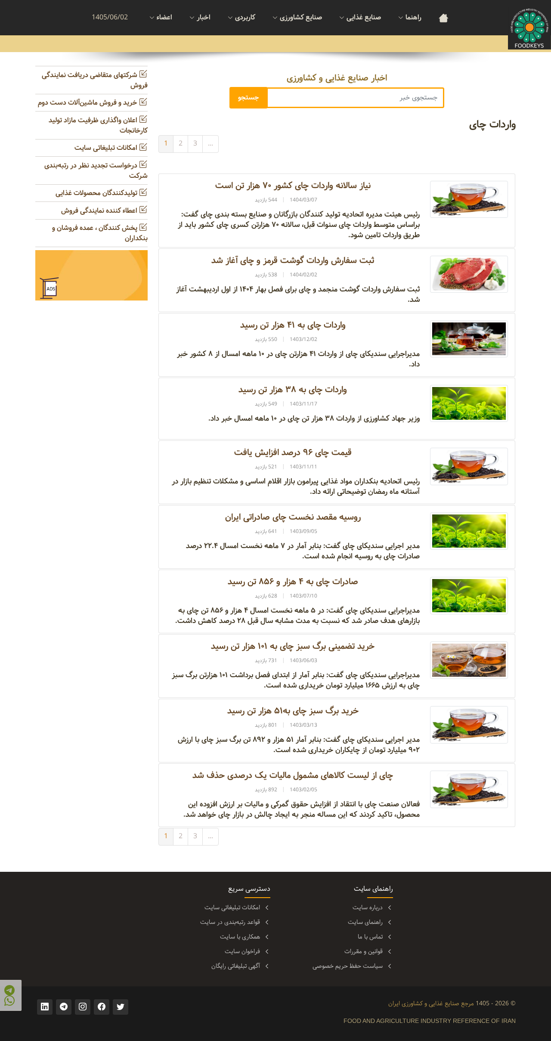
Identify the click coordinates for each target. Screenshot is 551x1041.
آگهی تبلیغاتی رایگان (235, 966)
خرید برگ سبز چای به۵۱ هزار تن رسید (293, 711)
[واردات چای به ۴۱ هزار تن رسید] (469, 338)
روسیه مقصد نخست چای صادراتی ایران (293, 517)
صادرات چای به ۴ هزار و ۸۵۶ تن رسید (293, 582)
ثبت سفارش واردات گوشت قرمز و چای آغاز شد (292, 260)
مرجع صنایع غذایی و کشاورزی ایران (431, 1003)
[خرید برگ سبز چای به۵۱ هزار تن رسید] (469, 724)
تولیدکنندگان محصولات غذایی (97, 193)
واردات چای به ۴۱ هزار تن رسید (293, 325)
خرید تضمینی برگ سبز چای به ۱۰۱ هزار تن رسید (293, 646)
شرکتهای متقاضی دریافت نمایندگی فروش (95, 80)
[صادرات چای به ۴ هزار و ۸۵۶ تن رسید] (469, 595)
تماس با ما (370, 937)
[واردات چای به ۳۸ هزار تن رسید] (469, 403)
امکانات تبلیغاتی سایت (106, 148)
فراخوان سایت (242, 951)
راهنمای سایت (365, 922)
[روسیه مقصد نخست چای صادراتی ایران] (469, 531)
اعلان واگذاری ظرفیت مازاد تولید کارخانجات (98, 125)
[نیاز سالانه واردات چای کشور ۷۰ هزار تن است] (469, 199)
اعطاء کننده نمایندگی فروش (100, 210)
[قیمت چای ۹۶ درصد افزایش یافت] (469, 466)
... (210, 143)
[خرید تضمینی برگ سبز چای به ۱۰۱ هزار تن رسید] (469, 660)
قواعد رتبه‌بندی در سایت (230, 922)
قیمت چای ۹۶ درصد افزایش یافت (293, 452)
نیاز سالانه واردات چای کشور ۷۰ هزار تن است (293, 185)
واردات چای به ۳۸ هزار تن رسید (292, 390)
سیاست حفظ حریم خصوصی (348, 966)
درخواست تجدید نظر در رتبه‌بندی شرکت (96, 170)
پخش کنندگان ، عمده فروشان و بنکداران (100, 233)
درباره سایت (368, 908)
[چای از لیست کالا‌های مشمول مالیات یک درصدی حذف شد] (469, 789)
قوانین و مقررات (363, 951)
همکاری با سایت (240, 937)
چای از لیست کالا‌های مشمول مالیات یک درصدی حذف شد (292, 775)
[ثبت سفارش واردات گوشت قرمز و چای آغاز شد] (469, 274)
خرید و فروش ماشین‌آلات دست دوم (88, 102)
